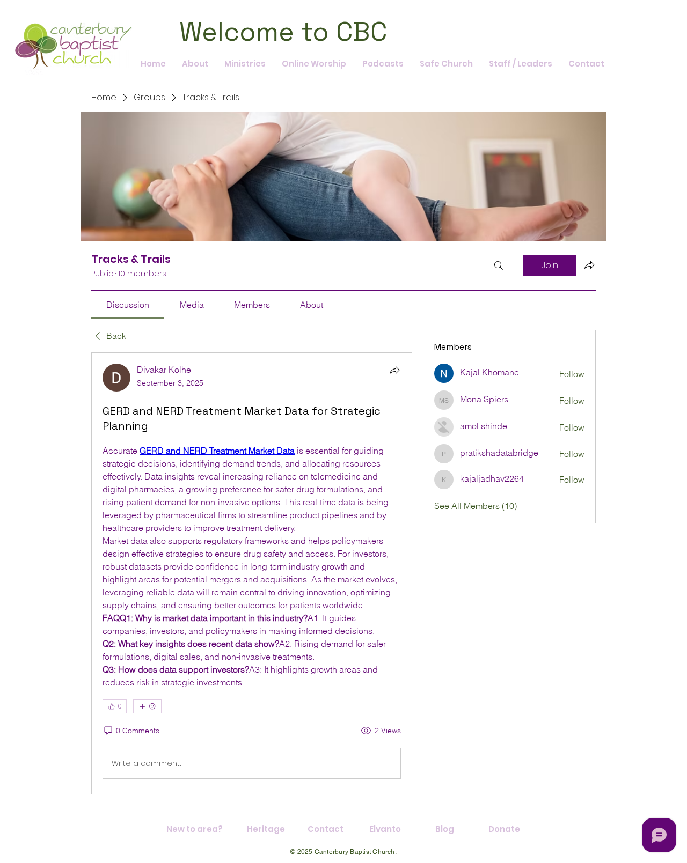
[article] (251, 573)
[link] (127, 304)
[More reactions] (147, 706)
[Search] (498, 265)
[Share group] (589, 265)
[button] (383, 63)
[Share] (394, 370)
